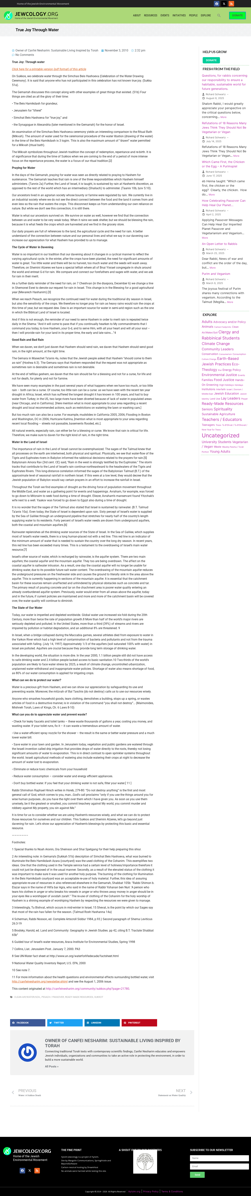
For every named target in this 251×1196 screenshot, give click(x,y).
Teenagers (208, 425)
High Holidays (226, 385)
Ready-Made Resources (79, 997)
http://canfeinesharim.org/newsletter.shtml (40, 981)
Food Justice (224, 380)
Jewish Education (226, 393)
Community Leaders (218, 349)
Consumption (239, 354)
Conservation (210, 353)
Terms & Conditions (172, 1191)
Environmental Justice (219, 375)
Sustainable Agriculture (218, 414)
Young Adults (220, 451)
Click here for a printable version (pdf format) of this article (49, 69)
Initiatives (179, 15)
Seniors (207, 409)
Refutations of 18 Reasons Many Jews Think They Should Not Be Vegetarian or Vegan (224, 127)
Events (165, 15)
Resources (150, 15)
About (137, 15)
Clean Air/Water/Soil (27, 997)
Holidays (239, 385)
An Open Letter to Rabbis (219, 244)
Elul (220, 370)
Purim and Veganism (216, 274)
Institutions (208, 389)
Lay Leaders (230, 398)
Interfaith (221, 389)
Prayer (244, 399)
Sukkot (98, 997)
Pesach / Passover (53, 997)
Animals (207, 326)
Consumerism (225, 354)
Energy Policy (232, 370)
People (193, 15)
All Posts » (51, 1066)
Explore (206, 15)
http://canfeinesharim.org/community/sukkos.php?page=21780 (87, 988)
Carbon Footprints (222, 327)
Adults (207, 321)
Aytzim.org (134, 1191)
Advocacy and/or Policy (229, 322)
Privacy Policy (151, 1191)
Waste (217, 446)
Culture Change (209, 359)
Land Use (215, 398)
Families (207, 380)
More (223, 117)
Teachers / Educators (222, 419)
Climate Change (216, 343)
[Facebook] (216, 3)
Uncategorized (220, 435)
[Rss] (231, 3)
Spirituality (223, 409)
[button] (219, 15)
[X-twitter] (224, 3)
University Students (216, 442)
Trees (218, 425)
